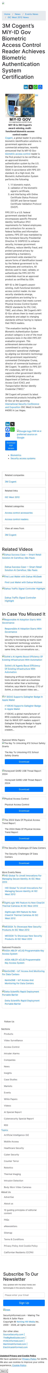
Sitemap (8, 1232)
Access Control (11, 1047)
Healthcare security (14, 1148)
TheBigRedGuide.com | (14, 1337)
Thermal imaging (12, 1174)
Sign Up (24, 1302)
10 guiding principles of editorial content (20, 1212)
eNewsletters (10, 1226)
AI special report (13, 1112)
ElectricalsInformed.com (15, 1347)
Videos (7, 1105)
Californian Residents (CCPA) (18, 1252)
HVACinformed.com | (13, 1340)
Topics (4, 1130)
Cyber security (11, 1154)
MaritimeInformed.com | (15, 1344)
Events (7, 1092)
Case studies (10, 1079)
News (7, 1066)
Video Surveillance (13, 1040)
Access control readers (16, 519)
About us (8, 1203)
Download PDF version (11, 445)
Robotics (8, 1167)
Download (24, 761)
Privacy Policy (29, 1359)
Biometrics (16, 455)
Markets (8, 1086)
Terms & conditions (14, 1239)
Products (8, 1034)
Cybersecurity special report (19, 1118)
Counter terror (11, 1161)
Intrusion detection (13, 1180)
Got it (4, 1371)
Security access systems (23, 458)
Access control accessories (19, 512)
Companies (9, 1060)
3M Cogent (10, 481)
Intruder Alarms (11, 1053)
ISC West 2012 (12, 497)
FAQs (6, 1219)
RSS (6, 1125)
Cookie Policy (19, 1365)
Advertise (9, 1197)
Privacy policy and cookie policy (21, 1245)
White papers (10, 1099)
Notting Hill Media (26, 1321)
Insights (8, 1073)
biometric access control (17, 153)
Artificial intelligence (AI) (16, 1135)
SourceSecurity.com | (14, 1334)
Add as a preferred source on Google (29, 434)
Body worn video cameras (17, 1187)
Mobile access (11, 1141)
